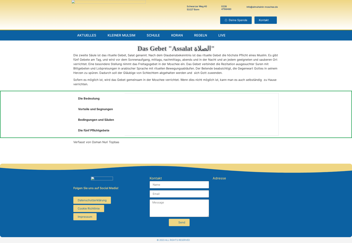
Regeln (200, 35)
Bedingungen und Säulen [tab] (96, 119)
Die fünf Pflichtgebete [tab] (93, 130)
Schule (153, 35)
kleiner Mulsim (121, 35)
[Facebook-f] (262, 35)
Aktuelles (86, 35)
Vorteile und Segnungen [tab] (95, 109)
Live (221, 35)
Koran (177, 35)
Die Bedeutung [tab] (89, 98)
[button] (265, 20)
